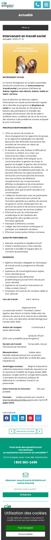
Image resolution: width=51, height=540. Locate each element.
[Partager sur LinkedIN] (22, 418)
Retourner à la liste (25, 431)
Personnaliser (25, 534)
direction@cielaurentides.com (17, 400)
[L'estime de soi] (11, 431)
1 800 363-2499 (25, 462)
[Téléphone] (37, 4)
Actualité (7, 39)
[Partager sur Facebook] (6, 418)
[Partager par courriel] (38, 418)
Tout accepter (25, 527)
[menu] (46, 4)
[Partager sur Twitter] (14, 418)
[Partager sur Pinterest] (30, 418)
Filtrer (24, 27)
